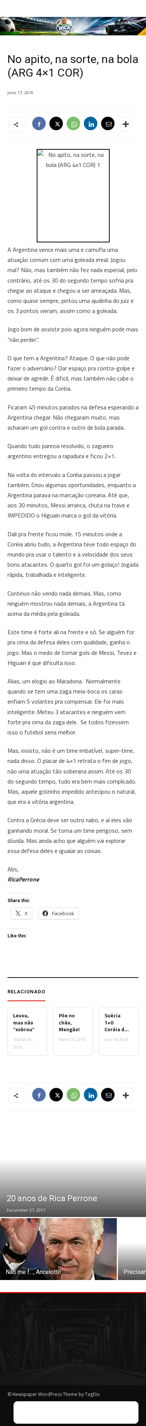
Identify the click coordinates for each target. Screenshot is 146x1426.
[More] (125, 124)
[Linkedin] (90, 124)
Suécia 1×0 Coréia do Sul (115, 1022)
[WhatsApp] (73, 124)
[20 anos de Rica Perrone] (73, 1168)
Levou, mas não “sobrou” (23, 1022)
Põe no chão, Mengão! (69, 1022)
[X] (56, 124)
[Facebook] (38, 124)
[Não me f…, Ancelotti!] (58, 1249)
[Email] (107, 124)
